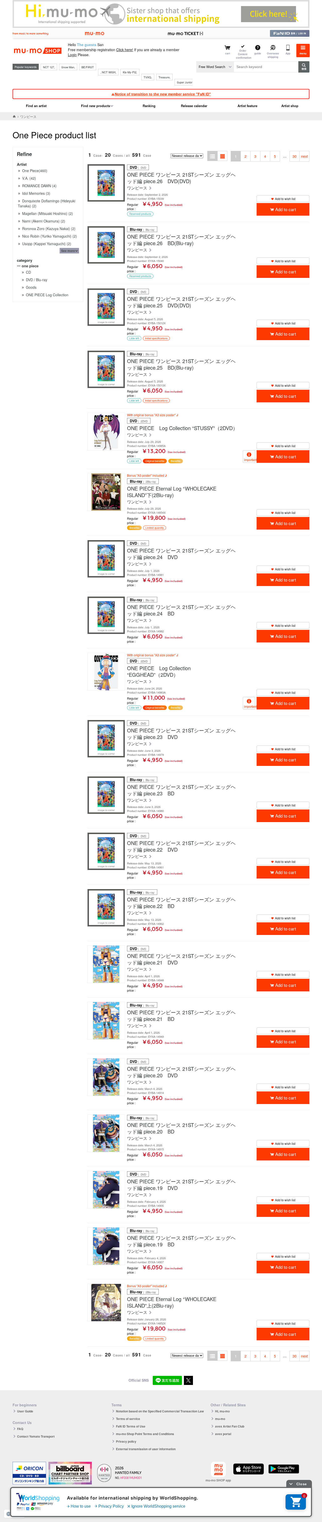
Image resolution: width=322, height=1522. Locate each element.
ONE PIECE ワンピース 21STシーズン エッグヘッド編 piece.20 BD (181, 1128)
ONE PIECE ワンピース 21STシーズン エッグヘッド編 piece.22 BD (181, 902)
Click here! (124, 49)
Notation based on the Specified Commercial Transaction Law (160, 1411)
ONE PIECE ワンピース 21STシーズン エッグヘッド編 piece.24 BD (181, 610)
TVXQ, (148, 77)
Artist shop (289, 105)
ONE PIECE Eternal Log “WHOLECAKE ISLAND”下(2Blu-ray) (171, 491)
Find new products (95, 105)
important (249, 460)
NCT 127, (49, 67)
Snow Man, (68, 67)
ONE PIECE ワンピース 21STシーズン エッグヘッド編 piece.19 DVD (181, 1184)
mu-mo (220, 1418)
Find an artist (36, 105)
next (304, 156)
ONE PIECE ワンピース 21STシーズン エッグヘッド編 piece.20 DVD (181, 1072)
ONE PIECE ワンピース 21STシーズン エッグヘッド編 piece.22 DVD (181, 846)
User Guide (25, 1411)
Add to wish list (285, 199)
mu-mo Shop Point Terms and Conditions (145, 1434)
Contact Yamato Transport (36, 1436)
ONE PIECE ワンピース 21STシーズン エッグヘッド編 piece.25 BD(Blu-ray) (181, 364)
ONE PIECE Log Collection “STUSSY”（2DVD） (182, 428)
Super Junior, (185, 82)
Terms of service (128, 1418)
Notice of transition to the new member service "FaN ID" (163, 93)
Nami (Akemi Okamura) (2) (43, 220)
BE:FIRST (88, 67)
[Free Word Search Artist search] (215, 67)
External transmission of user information (146, 1449)
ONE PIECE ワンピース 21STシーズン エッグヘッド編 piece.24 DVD (181, 553)
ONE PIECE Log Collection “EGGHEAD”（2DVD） (159, 671)
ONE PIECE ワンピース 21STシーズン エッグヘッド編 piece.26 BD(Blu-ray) (181, 239)
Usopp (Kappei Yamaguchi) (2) (46, 243)
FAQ (20, 1429)
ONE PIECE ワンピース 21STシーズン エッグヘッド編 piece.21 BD (181, 1015)
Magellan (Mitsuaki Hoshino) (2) (47, 213)
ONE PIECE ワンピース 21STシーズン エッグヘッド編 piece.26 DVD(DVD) (181, 177)
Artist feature (247, 105)
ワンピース (137, 188)
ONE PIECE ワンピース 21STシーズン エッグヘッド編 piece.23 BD (181, 790)
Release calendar (194, 105)
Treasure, (164, 77)
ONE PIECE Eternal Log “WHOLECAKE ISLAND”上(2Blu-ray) (171, 1302)
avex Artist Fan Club (229, 1426)
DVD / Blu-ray (36, 279)
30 (295, 156)
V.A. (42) (29, 178)
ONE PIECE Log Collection (47, 294)
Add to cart (285, 209)
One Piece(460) (34, 170)
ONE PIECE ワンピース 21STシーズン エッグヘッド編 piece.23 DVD (181, 733)
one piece (30, 266)
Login (72, 54)
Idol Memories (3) (36, 193)
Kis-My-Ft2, (130, 72)
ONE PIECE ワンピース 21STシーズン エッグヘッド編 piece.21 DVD (181, 959)
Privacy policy (126, 1441)
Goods (31, 287)
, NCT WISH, (108, 72)
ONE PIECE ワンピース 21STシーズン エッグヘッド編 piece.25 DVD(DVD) (181, 302)
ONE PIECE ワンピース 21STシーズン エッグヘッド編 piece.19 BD (181, 1241)
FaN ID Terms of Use (130, 1426)
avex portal (223, 1434)
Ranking (149, 105)
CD (28, 272)
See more (68, 250)
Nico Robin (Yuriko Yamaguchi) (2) (49, 236)
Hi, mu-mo (222, 1411)
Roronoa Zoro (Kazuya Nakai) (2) (48, 228)
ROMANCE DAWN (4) (39, 185)
